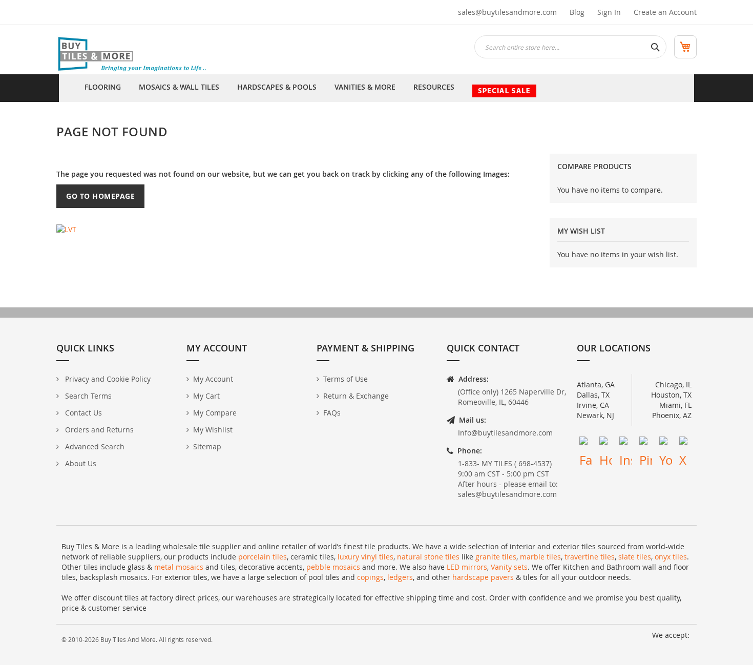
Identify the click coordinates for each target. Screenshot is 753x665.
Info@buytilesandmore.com (505, 433)
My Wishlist (213, 429)
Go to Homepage (100, 196)
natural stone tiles (428, 557)
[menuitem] (103, 88)
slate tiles (634, 557)
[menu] (376, 88)
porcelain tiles (262, 557)
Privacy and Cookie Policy (107, 379)
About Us (79, 463)
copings (370, 577)
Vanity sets (509, 567)
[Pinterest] (645, 443)
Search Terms (87, 396)
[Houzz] (605, 443)
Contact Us (82, 413)
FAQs (332, 413)
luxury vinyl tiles (365, 557)
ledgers (400, 577)
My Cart (206, 396)
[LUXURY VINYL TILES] (66, 228)
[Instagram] (625, 443)
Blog (577, 12)
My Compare (215, 413)
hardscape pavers (483, 577)
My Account (213, 379)
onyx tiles (671, 557)
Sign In (609, 12)
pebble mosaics (333, 567)
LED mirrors (467, 567)
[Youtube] (665, 443)
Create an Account (665, 12)
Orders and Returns (98, 429)
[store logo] (133, 54)
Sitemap (207, 446)
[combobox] (570, 46)
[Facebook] (585, 443)
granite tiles (495, 557)
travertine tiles (589, 557)
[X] (685, 443)
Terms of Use (345, 379)
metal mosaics (178, 567)
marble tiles (540, 557)
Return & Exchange (356, 396)
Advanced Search (93, 446)
